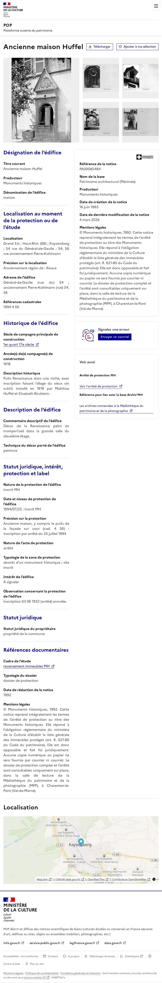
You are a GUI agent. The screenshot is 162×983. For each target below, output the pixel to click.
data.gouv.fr (113, 943)
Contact (53, 956)
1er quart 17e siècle (18, 344)
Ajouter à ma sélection (140, 46)
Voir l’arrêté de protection (98, 386)
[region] (81, 850)
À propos (73, 956)
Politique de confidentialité (41, 973)
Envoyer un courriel (115, 337)
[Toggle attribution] (154, 879)
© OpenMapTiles (95, 879)
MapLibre (42, 879)
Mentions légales (13, 973)
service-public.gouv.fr (45, 943)
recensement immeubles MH (26, 666)
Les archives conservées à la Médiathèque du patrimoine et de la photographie (111, 408)
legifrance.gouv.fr (82, 943)
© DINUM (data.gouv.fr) (67, 879)
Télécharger (102, 46)
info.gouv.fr (11, 943)
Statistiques (132, 956)
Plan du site (37, 964)
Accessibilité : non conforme (20, 956)
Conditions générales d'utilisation (80, 973)
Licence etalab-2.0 (35, 977)
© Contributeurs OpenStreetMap (127, 879)
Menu (156, 6)
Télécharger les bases (102, 956)
